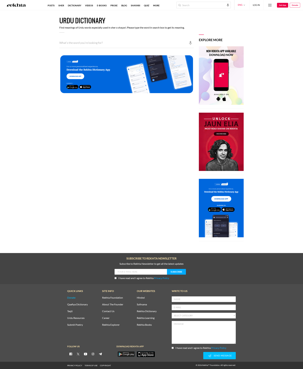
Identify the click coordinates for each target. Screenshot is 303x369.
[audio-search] (227, 5)
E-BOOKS (102, 5)
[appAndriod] (126, 354)
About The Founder (112, 304)
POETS (51, 5)
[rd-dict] (126, 74)
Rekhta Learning (145, 318)
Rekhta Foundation (112, 297)
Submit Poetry (75, 324)
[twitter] (78, 353)
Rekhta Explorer (111, 324)
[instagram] (92, 353)
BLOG (124, 5)
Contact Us (108, 311)
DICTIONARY (74, 5)
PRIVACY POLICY (74, 365)
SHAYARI (135, 5)
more (156, 5)
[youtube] (85, 353)
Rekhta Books (144, 324)
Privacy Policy (161, 278)
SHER (61, 5)
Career (106, 318)
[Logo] (16, 6)
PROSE (114, 5)
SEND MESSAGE (223, 355)
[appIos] (146, 354)
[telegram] (100, 353)
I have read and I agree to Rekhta (143, 278)
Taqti (70, 311)
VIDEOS (89, 5)
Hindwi (141, 297)
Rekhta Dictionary (147, 311)
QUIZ (146, 5)
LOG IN (256, 5)
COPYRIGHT (105, 365)
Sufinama (142, 304)
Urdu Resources (76, 318)
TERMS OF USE (91, 365)
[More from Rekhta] (270, 5)
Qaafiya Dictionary (77, 304)
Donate (295, 5)
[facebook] (70, 353)
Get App (282, 5)
